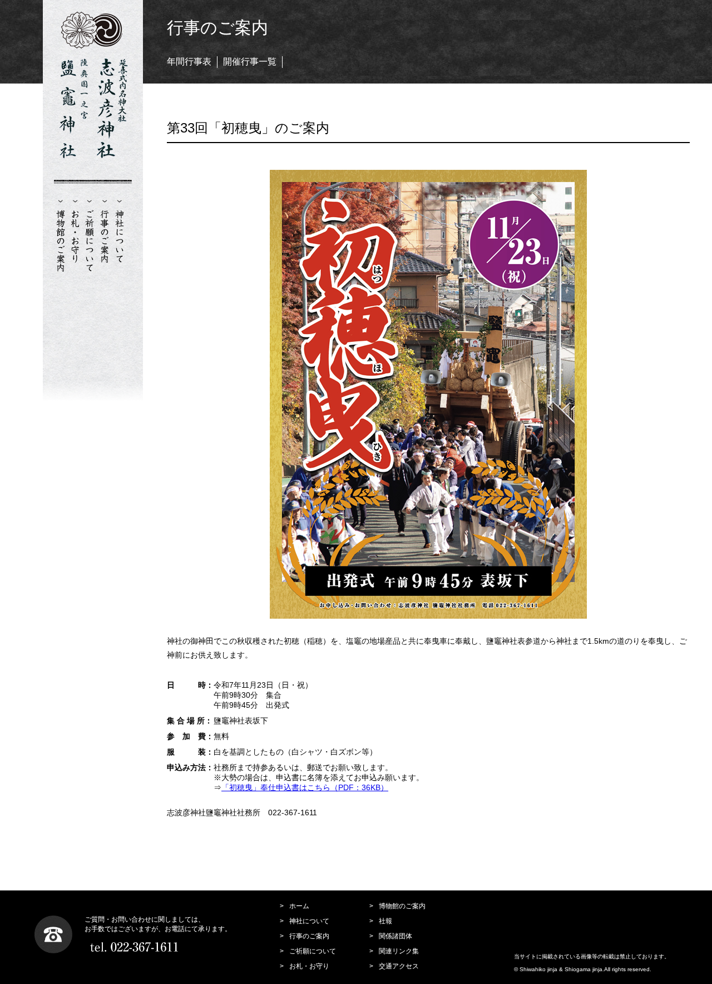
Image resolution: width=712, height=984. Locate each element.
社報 (385, 921)
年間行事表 (189, 61)
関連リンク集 (399, 951)
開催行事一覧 (249, 61)
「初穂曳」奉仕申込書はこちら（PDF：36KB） (304, 787)
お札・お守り (309, 966)
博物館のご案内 (402, 906)
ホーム (299, 906)
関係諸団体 (395, 936)
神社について (309, 921)
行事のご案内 (309, 936)
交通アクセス (399, 966)
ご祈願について (312, 951)
